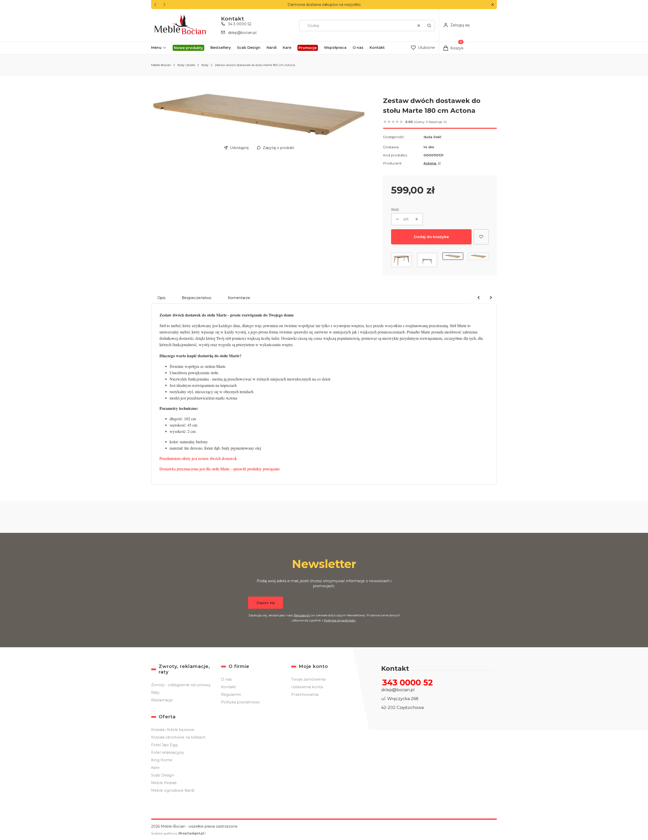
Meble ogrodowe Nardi (172, 790)
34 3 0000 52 (239, 24)
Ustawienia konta (307, 687)
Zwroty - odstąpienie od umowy (181, 685)
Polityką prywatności (339, 620)
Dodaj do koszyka (431, 236)
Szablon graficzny (177, 833)
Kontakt (228, 687)
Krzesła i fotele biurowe (172, 729)
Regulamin (302, 615)
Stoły (205, 65)
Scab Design (162, 775)
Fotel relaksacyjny (167, 752)
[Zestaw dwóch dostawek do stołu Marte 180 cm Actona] (452, 260)
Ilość (395, 209)
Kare (155, 767)
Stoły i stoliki (186, 65)
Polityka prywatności (240, 702)
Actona (430, 163)
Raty (155, 692)
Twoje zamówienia (308, 679)
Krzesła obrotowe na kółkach (178, 737)
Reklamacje (162, 700)
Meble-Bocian (161, 65)
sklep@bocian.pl (242, 32)
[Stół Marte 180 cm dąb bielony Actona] (427, 260)
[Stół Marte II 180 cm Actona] (401, 260)
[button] (492, 5)
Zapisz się (265, 603)
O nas (226, 679)
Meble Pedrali (163, 783)
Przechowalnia (304, 694)
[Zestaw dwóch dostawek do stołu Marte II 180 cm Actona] (478, 260)
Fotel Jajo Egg (164, 745)
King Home (161, 760)
